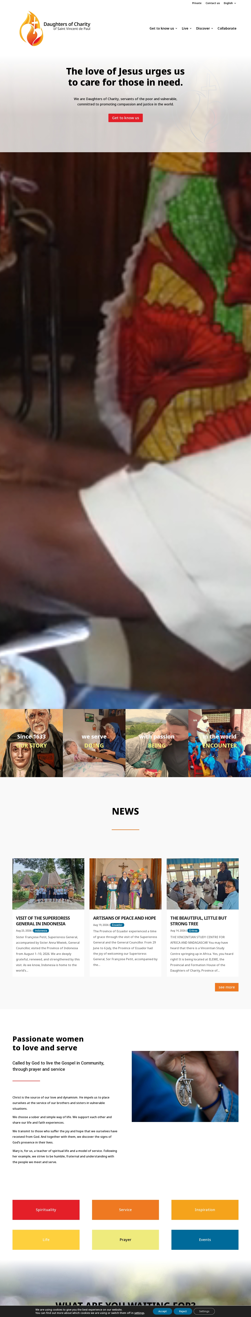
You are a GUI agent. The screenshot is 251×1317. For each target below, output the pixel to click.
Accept (162, 1311)
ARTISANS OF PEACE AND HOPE (124, 918)
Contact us (213, 3)
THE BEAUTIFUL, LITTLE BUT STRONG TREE (198, 921)
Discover (203, 28)
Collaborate (227, 28)
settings (139, 1313)
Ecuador (117, 924)
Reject (183, 1311)
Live (185, 28)
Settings (204, 1311)
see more (227, 987)
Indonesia (41, 930)
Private (197, 3)
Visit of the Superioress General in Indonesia (43, 921)
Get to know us (162, 28)
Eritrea (193, 930)
